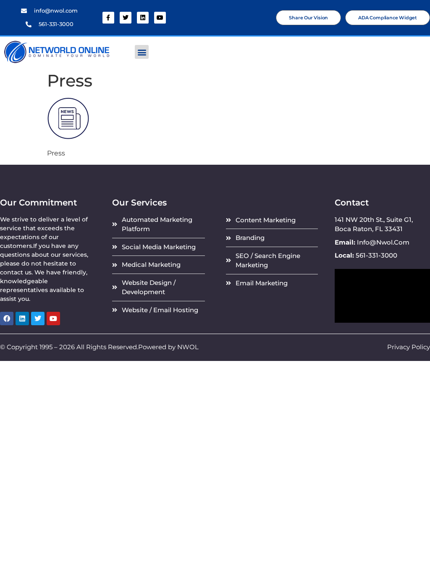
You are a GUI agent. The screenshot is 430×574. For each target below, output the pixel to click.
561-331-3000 (56, 24)
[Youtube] (160, 18)
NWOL (188, 347)
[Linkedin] (143, 18)
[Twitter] (125, 18)
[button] (142, 52)
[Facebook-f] (108, 18)
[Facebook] (6, 318)
